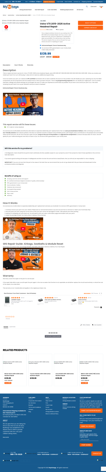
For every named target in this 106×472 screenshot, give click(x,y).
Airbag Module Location (52, 411)
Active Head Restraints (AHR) (23, 15)
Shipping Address (87, 1)
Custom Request (98, 1)
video (6, 29)
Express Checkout (49, 1)
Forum (47, 407)
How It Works (68, 1)
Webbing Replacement (66, 10)
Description (6, 65)
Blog (29, 411)
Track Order (59, 1)
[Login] (94, 6)
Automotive (11, 15)
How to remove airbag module (69, 407)
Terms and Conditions (34, 407)
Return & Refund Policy (52, 414)
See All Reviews (31, 293)
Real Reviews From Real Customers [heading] (15, 293)
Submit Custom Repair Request (91, 410)
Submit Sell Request (87, 426)
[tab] (85, 325)
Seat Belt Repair (39, 10)
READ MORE (6, 437)
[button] (99, 293)
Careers (30, 409)
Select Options (90, 23)
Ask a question (60, 29)
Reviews (30, 405)
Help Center (49, 401)
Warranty (30, 65)
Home (4, 15)
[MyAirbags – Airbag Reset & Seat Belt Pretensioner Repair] (11, 6)
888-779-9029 (16, 1)
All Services (80, 10)
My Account (49, 409)
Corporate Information (35, 401)
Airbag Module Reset (25, 10)
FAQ (47, 403)
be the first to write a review (53, 336)
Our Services (32, 403)
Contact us (77, 1)
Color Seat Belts (52, 10)
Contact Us (97, 453)
